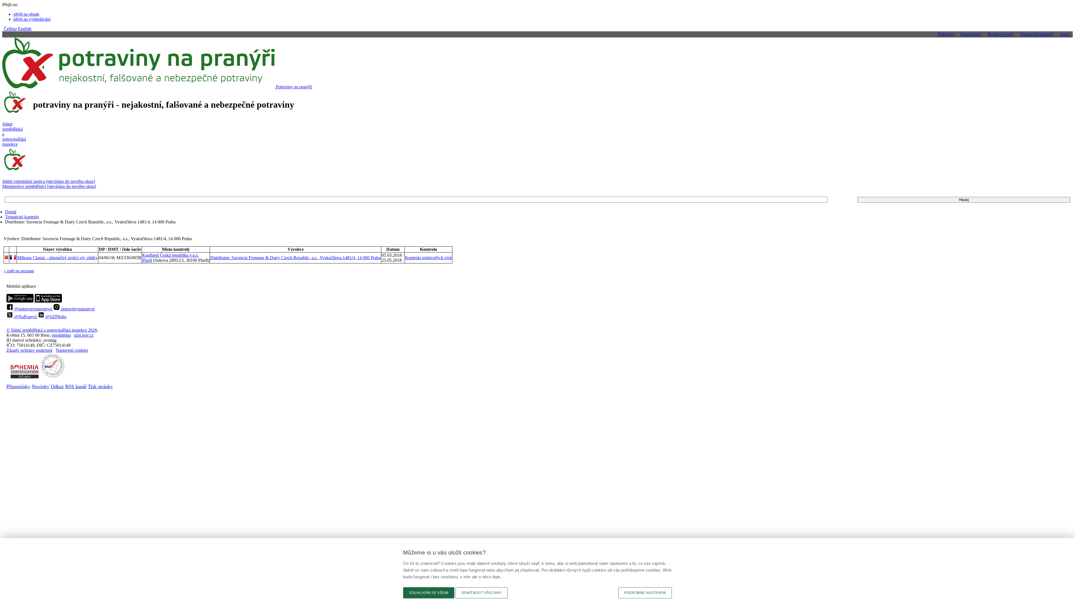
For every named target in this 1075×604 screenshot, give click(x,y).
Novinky (40, 386)
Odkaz (57, 386)
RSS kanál (76, 386)
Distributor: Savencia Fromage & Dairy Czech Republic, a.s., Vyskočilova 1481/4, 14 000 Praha (295, 257)
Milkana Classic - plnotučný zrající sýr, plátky (57, 257)
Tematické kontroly (22, 216)
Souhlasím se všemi (428, 593)
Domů (10, 211)
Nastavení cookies (72, 350)
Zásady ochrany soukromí (29, 350)
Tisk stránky (100, 386)
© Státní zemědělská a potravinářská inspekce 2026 (51, 330)
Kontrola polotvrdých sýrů (428, 257)
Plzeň (147, 260)
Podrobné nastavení (645, 593)
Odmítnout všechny (481, 593)
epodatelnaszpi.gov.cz (73, 335)
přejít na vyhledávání (31, 19)
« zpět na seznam (19, 270)
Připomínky (18, 386)
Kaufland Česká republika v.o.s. (170, 255)
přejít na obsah (26, 14)
